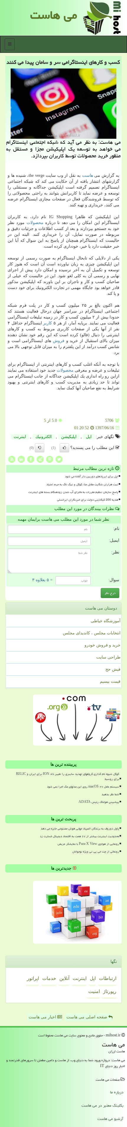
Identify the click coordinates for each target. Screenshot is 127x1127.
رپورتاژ (109, 991)
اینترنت (20, 437)
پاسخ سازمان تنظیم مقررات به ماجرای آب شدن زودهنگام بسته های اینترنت (73, 492)
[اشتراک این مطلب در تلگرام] (40, 459)
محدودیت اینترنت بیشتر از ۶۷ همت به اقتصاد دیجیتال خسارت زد (79, 836)
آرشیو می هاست (110, 1119)
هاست (87, 175)
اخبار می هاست (43, 1017)
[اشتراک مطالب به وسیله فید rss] (12, 459)
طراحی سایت (108, 657)
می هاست (53, 15)
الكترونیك (43, 437)
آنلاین (64, 978)
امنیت (94, 991)
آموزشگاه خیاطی (106, 621)
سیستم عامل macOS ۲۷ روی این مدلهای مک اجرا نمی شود (83, 787)
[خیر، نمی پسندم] (39, 447)
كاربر (47, 323)
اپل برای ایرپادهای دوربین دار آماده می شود (91, 476)
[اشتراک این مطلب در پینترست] (49, 459)
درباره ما (116, 1092)
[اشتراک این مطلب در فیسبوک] (31, 459)
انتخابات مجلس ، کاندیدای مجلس (92, 633)
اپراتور (33, 978)
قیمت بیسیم (110, 681)
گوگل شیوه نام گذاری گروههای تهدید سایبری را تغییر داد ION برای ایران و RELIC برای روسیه (67, 776)
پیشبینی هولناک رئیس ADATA (99, 802)
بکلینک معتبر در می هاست (102, 1105)
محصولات (35, 222)
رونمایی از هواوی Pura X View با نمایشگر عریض (88, 844)
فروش (58, 341)
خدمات (49, 978)
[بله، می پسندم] (64, 447)
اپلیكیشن (68, 437)
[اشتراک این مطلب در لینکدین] (21, 459)
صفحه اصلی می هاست (87, 1017)
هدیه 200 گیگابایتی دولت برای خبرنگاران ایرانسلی (87, 500)
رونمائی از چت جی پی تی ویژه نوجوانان (95, 852)
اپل (89, 437)
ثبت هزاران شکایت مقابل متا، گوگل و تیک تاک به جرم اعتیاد (82, 484)
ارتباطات (107, 978)
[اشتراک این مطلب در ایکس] (59, 459)
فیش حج (113, 669)
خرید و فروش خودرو (102, 645)
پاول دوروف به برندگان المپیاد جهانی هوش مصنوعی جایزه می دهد (80, 829)
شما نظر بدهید (110, 794)
